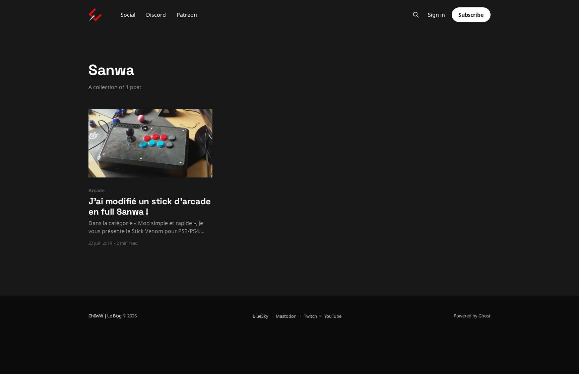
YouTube (332, 316)
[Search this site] (415, 14)
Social (128, 14)
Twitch (310, 316)
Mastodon (286, 316)
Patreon (187, 14)
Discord (156, 14)
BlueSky (260, 316)
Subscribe (471, 14)
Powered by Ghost (472, 316)
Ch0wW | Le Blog (105, 316)
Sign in (436, 14)
